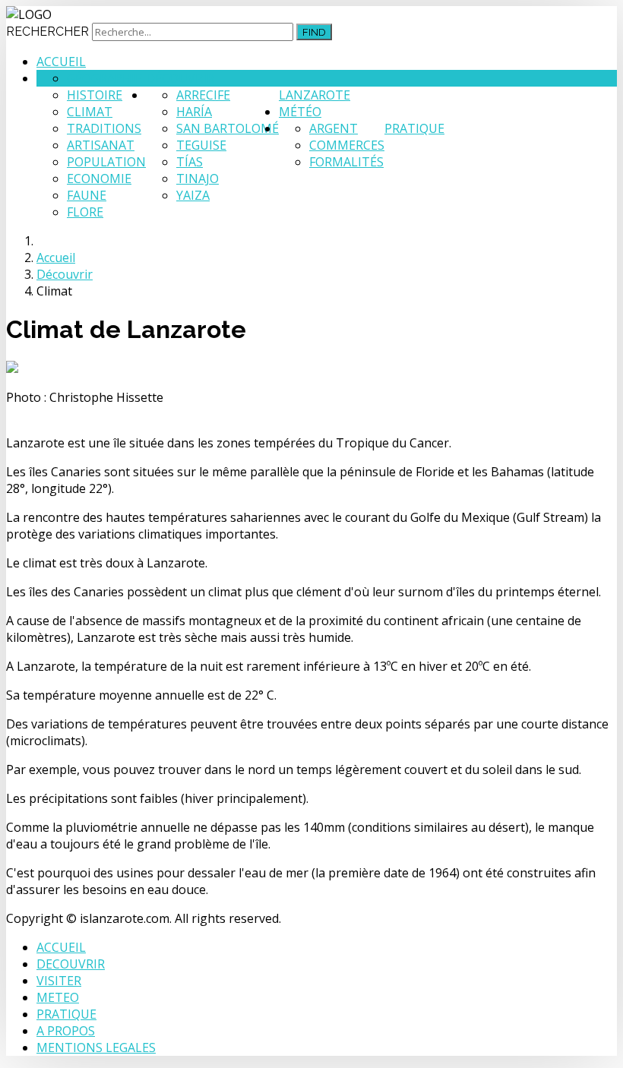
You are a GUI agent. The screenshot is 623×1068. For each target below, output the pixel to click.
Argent (333, 128)
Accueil (61, 61)
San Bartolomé (227, 128)
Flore (85, 212)
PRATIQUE (66, 1014)
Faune (86, 195)
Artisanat (100, 145)
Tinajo (197, 178)
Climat (89, 111)
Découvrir (180, 78)
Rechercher (47, 31)
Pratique (414, 128)
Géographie (104, 78)
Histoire (94, 95)
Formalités (346, 161)
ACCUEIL (61, 947)
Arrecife (203, 95)
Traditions (104, 128)
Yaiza (193, 195)
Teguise (201, 145)
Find (314, 32)
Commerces (346, 145)
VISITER (58, 980)
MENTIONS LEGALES (96, 1047)
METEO (57, 997)
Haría (194, 111)
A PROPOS (65, 1030)
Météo (300, 111)
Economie (99, 178)
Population (106, 161)
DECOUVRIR (70, 964)
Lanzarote (314, 95)
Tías (189, 161)
